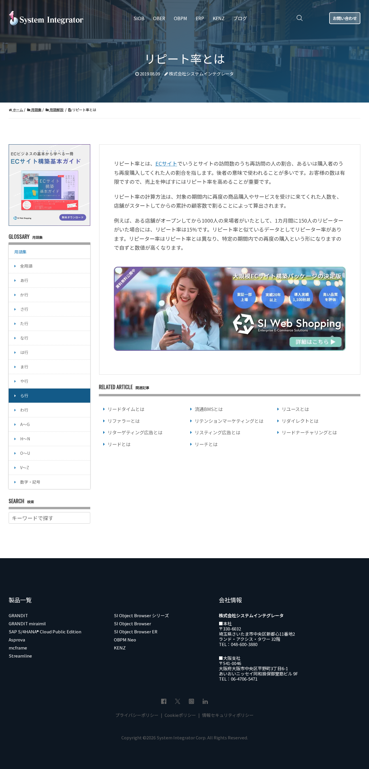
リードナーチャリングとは (309, 432)
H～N (25, 439)
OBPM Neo (125, 640)
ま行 (24, 367)
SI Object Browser (132, 623)
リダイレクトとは (300, 420)
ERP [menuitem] (200, 18)
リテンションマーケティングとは (229, 420)
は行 (24, 352)
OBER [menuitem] (159, 18)
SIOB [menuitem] (138, 18)
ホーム (17, 109)
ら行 (24, 395)
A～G (25, 424)
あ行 (24, 280)
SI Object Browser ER (135, 631)
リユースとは (295, 409)
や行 (24, 381)
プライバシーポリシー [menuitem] (137, 715)
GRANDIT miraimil (27, 623)
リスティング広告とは (217, 432)
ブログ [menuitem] (240, 18)
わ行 (24, 410)
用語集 (36, 109)
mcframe (18, 648)
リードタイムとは (126, 409)
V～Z (24, 467)
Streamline (20, 656)
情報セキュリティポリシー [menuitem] (227, 715)
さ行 (24, 309)
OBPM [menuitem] (180, 18)
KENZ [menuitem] (219, 18)
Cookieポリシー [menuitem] (180, 715)
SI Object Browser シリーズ (141, 615)
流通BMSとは (209, 409)
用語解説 (56, 109)
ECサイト (166, 163)
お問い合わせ (345, 18)
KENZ (120, 648)
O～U (25, 453)
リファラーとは (124, 420)
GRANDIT (18, 615)
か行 (24, 295)
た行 (24, 323)
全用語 (26, 266)
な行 (24, 338)
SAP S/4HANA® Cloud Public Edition (45, 631)
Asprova (17, 640)
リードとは (119, 444)
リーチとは (206, 444)
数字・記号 (30, 482)
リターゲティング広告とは (135, 432)
